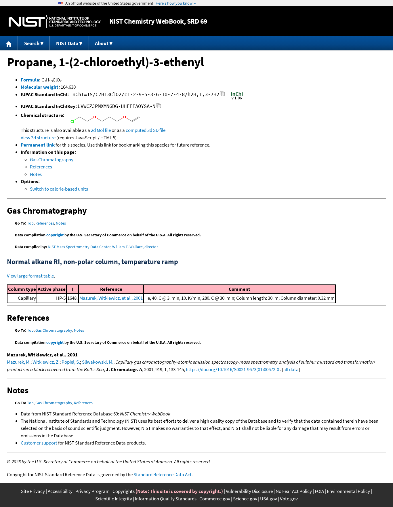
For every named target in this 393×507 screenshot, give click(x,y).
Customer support (39, 443)
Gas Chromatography (51, 159)
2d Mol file (101, 130)
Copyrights (123, 491)
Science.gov (245, 498)
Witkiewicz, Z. (46, 362)
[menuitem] (9, 43)
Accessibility (60, 491)
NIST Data (67, 43)
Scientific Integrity (113, 498)
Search (31, 43)
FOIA (319, 491)
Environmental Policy (348, 491)
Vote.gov (289, 498)
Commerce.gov (214, 498)
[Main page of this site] (9, 43)
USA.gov (268, 498)
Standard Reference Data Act (162, 474)
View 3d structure (38, 137)
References (41, 167)
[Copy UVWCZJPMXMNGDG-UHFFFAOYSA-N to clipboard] (158, 107)
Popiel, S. (71, 362)
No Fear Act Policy (294, 491)
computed (136, 130)
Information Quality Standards (166, 498)
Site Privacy (33, 491)
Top (30, 223)
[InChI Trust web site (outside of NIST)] (237, 99)
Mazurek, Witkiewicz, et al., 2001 (111, 298)
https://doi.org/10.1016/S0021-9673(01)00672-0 (232, 369)
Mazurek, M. (18, 362)
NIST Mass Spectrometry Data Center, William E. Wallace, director (103, 246)
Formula (30, 80)
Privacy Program (92, 491)
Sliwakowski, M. (97, 362)
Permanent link (38, 145)
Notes (36, 174)
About (101, 43)
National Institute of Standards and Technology (55, 21)
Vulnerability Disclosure (249, 491)
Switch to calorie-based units (59, 189)
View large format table (30, 276)
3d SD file (156, 130)
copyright (55, 235)
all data (291, 369)
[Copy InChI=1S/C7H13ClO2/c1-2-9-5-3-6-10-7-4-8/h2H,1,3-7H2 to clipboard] (222, 95)
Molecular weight (39, 87)
